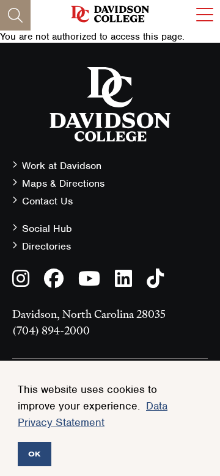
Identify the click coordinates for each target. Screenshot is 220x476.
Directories (46, 246)
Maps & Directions (63, 183)
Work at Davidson (61, 165)
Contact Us (47, 201)
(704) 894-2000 (51, 330)
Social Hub (47, 228)
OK (34, 453)
